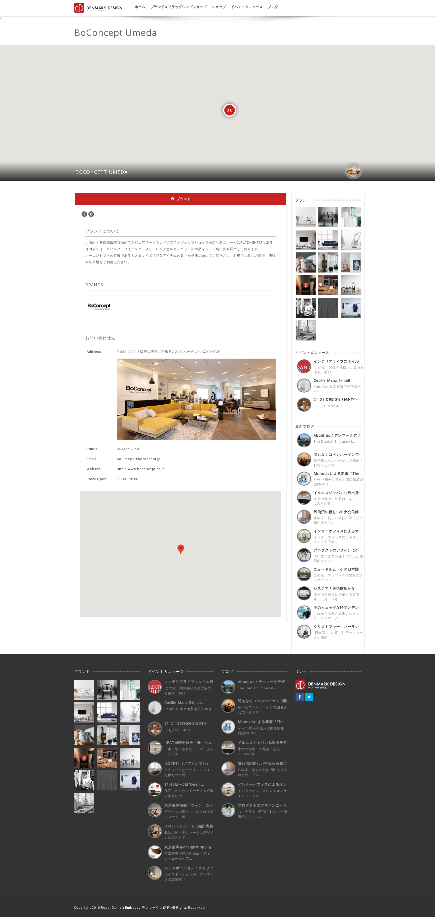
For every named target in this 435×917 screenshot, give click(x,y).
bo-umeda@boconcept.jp (139, 458)
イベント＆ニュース (247, 6)
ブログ (273, 6)
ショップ (219, 6)
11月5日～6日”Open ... (184, 784)
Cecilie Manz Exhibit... (334, 380)
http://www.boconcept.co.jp (141, 469)
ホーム (140, 6)
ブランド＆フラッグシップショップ (178, 6)
